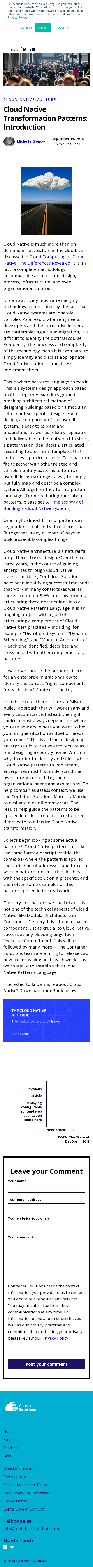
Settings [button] (26, 27)
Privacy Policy (17, 17)
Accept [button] (42, 27)
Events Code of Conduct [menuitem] (23, 1509)
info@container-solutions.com (31, 1528)
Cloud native (19, 99)
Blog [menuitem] (7, 1455)
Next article (56, 1130)
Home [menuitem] (8, 1431)
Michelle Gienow (31, 141)
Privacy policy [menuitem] (14, 1476)
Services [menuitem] (10, 1447)
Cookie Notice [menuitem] (15, 1501)
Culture (46, 99)
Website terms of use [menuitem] (21, 1468)
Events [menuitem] (9, 1439)
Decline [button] (63, 27)
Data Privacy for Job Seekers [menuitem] (27, 1492)
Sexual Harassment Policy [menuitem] (25, 1484)
